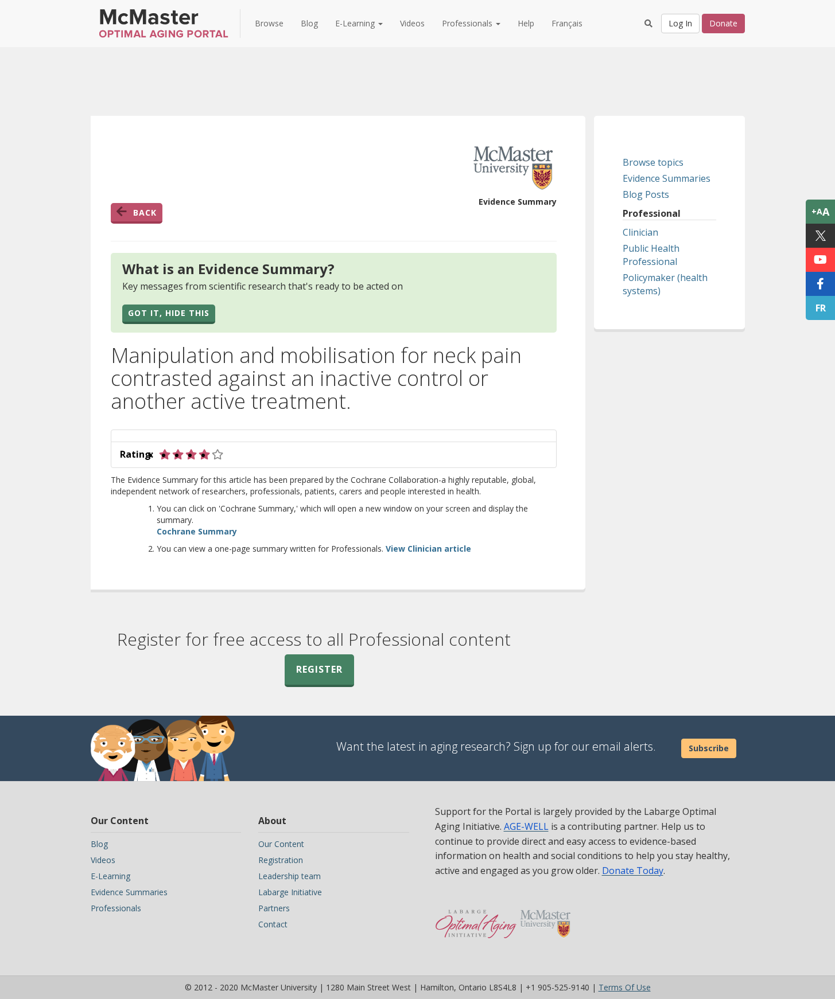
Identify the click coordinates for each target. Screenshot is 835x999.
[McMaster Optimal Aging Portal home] (476, 918)
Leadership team (289, 876)
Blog (309, 23)
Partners (274, 908)
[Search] (648, 23)
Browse (269, 23)
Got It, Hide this (168, 312)
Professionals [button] (468, 23)
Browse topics (653, 162)
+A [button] (820, 211)
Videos (412, 23)
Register (319, 669)
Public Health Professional (651, 255)
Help (526, 23)
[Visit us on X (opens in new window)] (820, 236)
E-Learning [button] (356, 23)
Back (145, 212)
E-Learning (110, 876)
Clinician (640, 232)
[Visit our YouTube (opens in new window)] (820, 260)
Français (567, 23)
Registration (280, 859)
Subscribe (709, 748)
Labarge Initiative (290, 892)
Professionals (116, 908)
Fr (820, 308)
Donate (723, 23)
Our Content (281, 843)
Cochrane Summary (197, 531)
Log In (680, 23)
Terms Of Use (625, 987)
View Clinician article (428, 548)
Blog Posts (646, 194)
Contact (273, 924)
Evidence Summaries (666, 178)
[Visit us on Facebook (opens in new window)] (820, 284)
